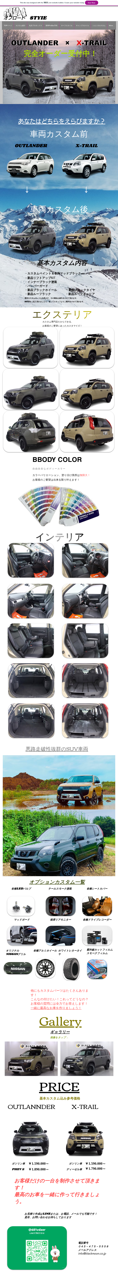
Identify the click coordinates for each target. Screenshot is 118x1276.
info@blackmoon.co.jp (92, 1253)
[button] (31, 1059)
